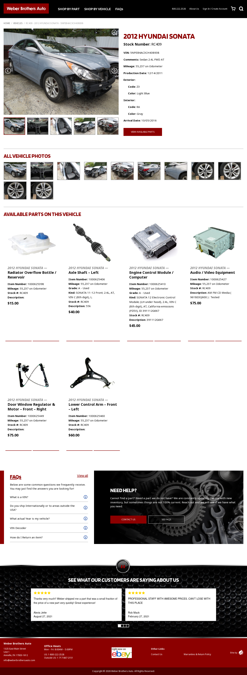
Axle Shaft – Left (88, 270)
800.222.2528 (179, 8)
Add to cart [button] (18, 336)
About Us (194, 8)
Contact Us (128, 519)
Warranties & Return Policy (197, 654)
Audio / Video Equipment (212, 270)
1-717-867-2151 (65, 657)
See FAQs (166, 519)
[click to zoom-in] (61, 72)
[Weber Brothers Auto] (26, 9)
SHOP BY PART (69, 9)
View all (82, 475)
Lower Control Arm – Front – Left (93, 405)
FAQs (119, 9)
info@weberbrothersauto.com (19, 660)
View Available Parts (143, 131)
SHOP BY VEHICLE (97, 9)
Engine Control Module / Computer (151, 273)
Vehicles (18, 23)
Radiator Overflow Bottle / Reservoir (32, 273)
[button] (114, 71)
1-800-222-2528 (56, 654)
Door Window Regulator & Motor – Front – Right (31, 405)
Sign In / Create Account (215, 8)
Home (7, 23)
